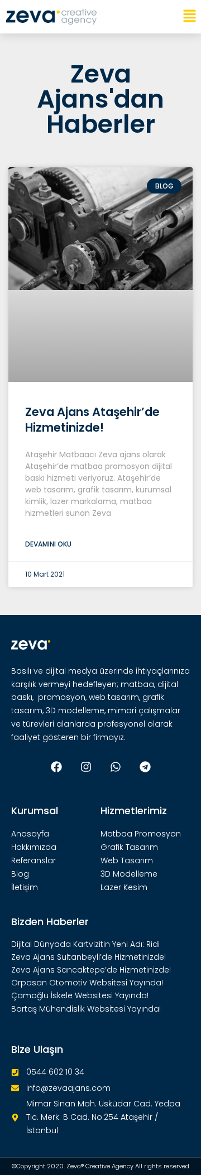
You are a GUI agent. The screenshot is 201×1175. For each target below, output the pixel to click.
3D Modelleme (128, 873)
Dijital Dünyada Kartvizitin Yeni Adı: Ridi (85, 944)
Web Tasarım (126, 860)
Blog (20, 873)
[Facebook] (56, 767)
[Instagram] (86, 767)
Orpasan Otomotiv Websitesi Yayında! (87, 982)
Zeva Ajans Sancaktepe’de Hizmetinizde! (91, 969)
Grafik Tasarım (129, 847)
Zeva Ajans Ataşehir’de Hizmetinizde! (92, 419)
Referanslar (33, 860)
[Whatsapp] (115, 767)
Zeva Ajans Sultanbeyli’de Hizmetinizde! (88, 957)
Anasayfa (30, 833)
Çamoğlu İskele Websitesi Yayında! (80, 995)
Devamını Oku (48, 544)
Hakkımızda (33, 847)
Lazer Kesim (123, 887)
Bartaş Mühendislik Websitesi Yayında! (86, 1008)
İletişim (24, 887)
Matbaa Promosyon (140, 833)
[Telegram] (145, 767)
